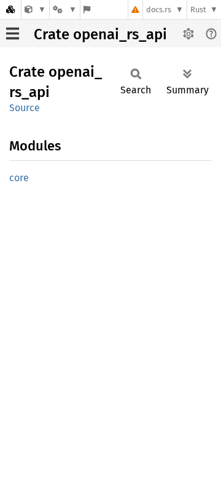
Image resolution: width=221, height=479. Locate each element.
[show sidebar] (12, 33)
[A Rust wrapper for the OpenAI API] (35, 9)
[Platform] (64, 9)
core (19, 178)
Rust (198, 9)
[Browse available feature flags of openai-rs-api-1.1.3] (86, 9)
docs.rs (158, 9)
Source (24, 108)
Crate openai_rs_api (100, 34)
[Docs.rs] (10, 9)
